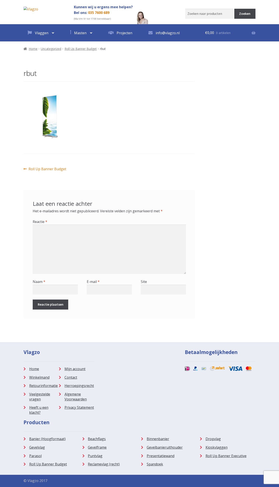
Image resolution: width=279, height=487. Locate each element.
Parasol (35, 455)
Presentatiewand (160, 455)
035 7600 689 (98, 12)
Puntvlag (95, 455)
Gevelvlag (37, 447)
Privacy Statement (79, 407)
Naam (39, 281)
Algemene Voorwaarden (76, 397)
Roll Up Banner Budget (81, 49)
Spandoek (155, 464)
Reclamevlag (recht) (104, 464)
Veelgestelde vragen (39, 397)
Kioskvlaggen (217, 447)
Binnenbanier (158, 438)
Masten (80, 33)
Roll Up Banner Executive (226, 455)
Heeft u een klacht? (38, 410)
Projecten (124, 33)
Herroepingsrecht (79, 385)
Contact (71, 377)
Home (33, 49)
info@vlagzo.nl (167, 33)
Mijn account (75, 368)
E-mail (93, 281)
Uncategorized (51, 49)
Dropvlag (213, 438)
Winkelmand (39, 377)
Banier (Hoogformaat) (47, 438)
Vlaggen (41, 33)
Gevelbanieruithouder (165, 447)
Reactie (40, 221)
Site (144, 281)
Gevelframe (97, 447)
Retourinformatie (43, 385)
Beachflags (97, 438)
